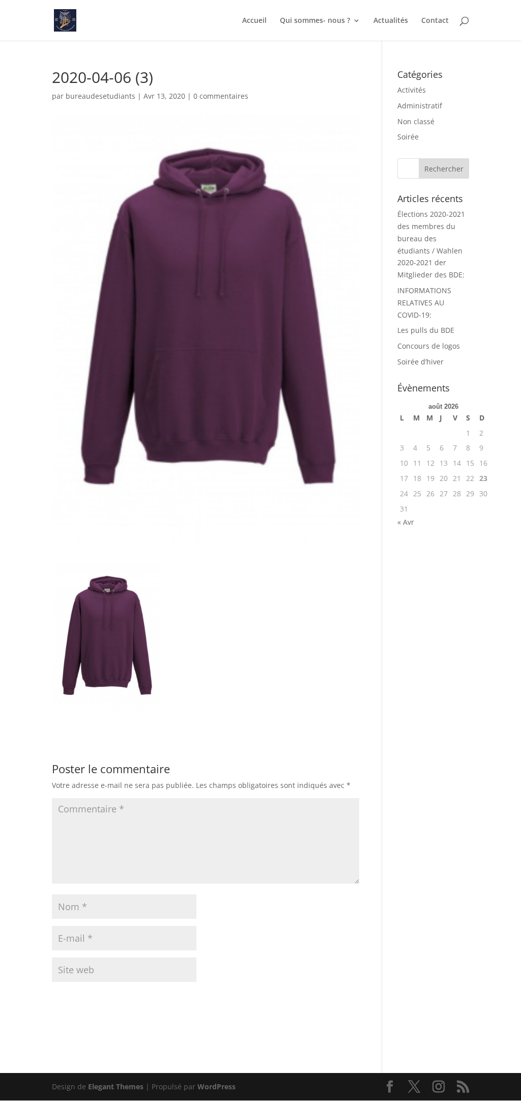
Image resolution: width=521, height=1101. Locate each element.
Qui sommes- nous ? (315, 21)
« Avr (405, 522)
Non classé (416, 121)
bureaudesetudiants (100, 96)
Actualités (390, 21)
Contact (435, 21)
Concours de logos (428, 346)
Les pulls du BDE (425, 330)
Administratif (419, 105)
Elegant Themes (115, 1086)
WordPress (216, 1086)
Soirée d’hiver (420, 361)
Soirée (408, 137)
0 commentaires (220, 96)
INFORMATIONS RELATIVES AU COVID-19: (424, 303)
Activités (411, 90)
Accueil (254, 21)
